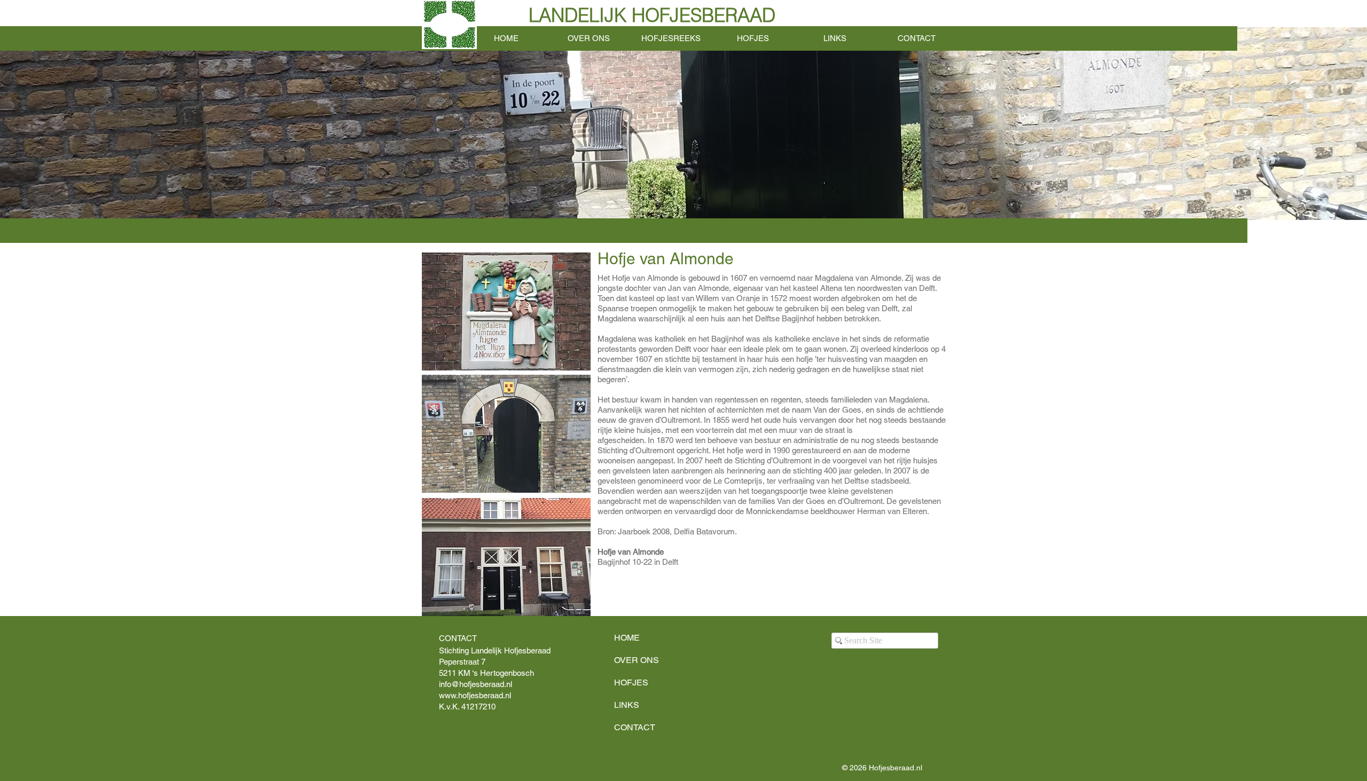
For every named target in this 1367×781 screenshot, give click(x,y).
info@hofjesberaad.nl (475, 684)
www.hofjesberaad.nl (475, 695)
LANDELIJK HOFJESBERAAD (652, 15)
